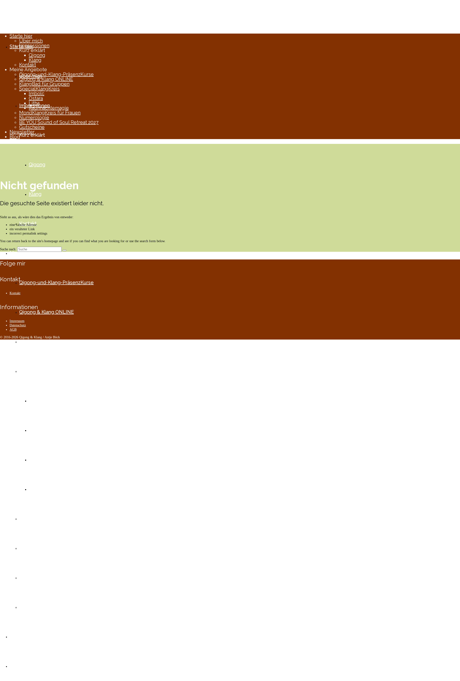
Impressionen (34, 45)
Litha (34, 103)
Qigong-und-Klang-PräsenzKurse (56, 74)
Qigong (37, 55)
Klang (35, 60)
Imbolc (36, 93)
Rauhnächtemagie (49, 108)
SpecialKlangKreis (39, 89)
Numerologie (34, 117)
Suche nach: (8, 249)
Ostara (36, 98)
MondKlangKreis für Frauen (49, 113)
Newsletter (22, 132)
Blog (15, 137)
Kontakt (27, 65)
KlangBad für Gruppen (44, 84)
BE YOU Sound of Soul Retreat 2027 (58, 122)
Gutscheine (32, 127)
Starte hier (21, 36)
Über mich (31, 41)
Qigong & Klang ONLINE (46, 79)
